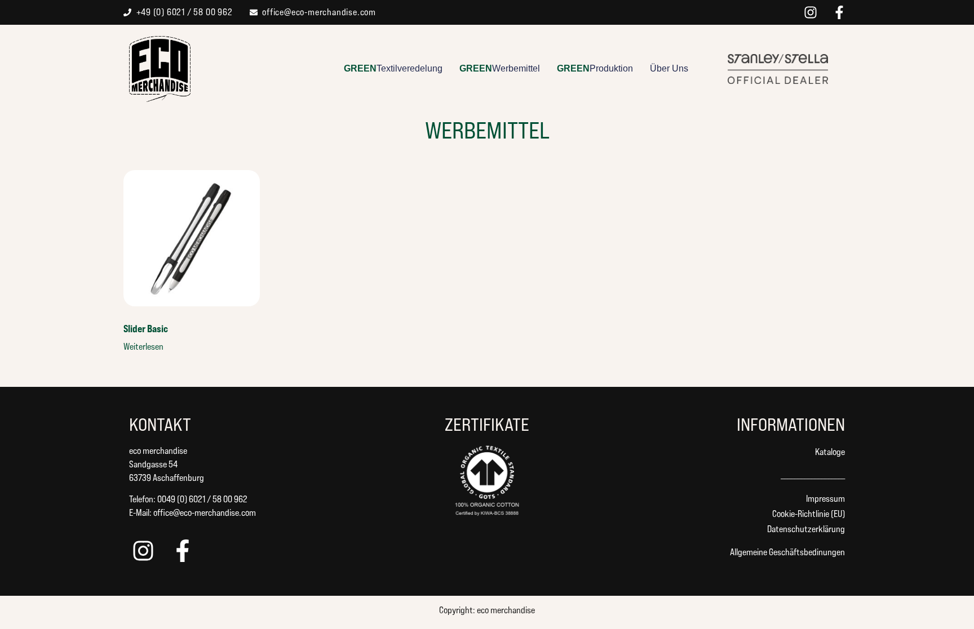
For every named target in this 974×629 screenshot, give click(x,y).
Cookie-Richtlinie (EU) (808, 513)
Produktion (595, 68)
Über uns (669, 68)
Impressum (825, 498)
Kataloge (830, 452)
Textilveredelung (393, 68)
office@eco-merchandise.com (204, 512)
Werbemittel (499, 68)
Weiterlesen (143, 346)
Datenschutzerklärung (806, 529)
